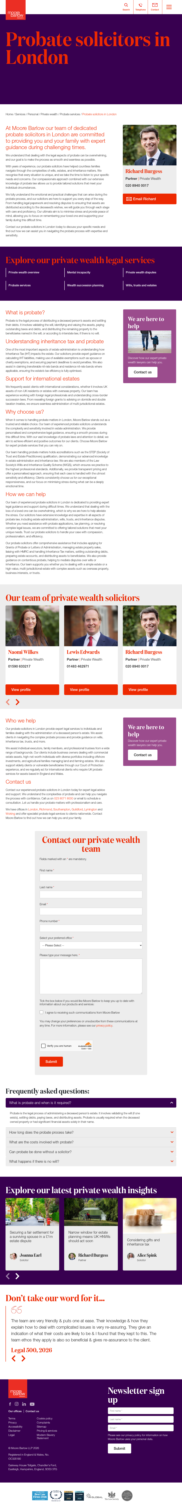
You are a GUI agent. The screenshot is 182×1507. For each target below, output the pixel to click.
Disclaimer (14, 1430)
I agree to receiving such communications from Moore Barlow (82, 1012)
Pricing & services (47, 1430)
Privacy (12, 1422)
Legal (11, 1434)
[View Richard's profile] (149, 625)
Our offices (15, 1411)
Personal (33, 114)
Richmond (45, 809)
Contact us (143, 372)
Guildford (77, 809)
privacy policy (104, 1025)
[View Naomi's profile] (32, 625)
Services (20, 114)
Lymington (90, 809)
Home (9, 114)
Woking (10, 813)
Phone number (50, 921)
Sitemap (41, 1426)
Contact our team (26, 91)
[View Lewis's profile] (91, 625)
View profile (21, 690)
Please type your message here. (60, 955)
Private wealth (49, 114)
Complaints (43, 1422)
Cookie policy (44, 1418)
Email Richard (144, 199)
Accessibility (15, 1426)
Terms (11, 1418)
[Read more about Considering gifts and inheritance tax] (149, 1234)
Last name (47, 887)
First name (47, 870)
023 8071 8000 (63, 798)
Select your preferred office (57, 937)
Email (44, 904)
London (33, 809)
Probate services (70, 114)
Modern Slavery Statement (46, 1436)
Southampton (61, 809)
